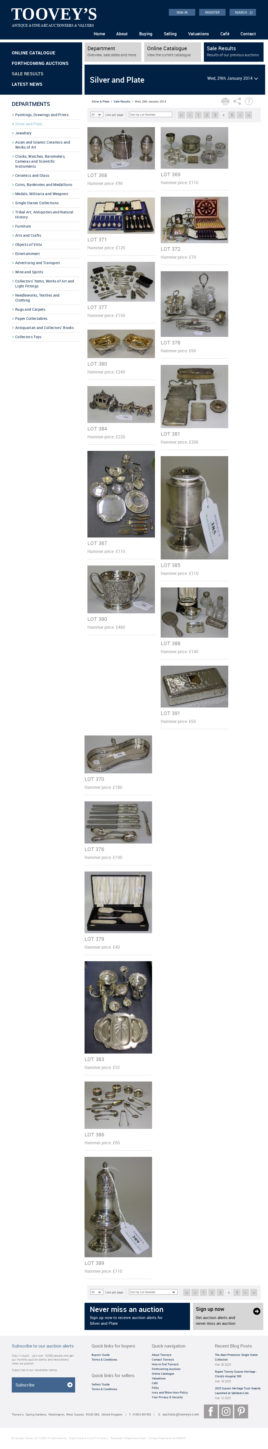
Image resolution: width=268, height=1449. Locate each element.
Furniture (23, 226)
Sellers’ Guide (101, 1384)
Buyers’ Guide (101, 1355)
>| (248, 114)
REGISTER (212, 12)
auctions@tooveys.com (181, 1414)
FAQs (155, 1388)
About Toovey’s (161, 1355)
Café (224, 34)
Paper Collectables (31, 318)
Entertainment (27, 253)
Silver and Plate (28, 123)
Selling (170, 34)
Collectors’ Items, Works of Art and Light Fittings (44, 283)
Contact (248, 34)
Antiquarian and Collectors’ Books (44, 327)
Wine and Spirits (29, 271)
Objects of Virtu (28, 244)
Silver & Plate (100, 101)
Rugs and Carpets (30, 309)
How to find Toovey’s (165, 1364)
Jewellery (23, 133)
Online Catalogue (33, 53)
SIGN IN (182, 12)
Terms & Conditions (104, 1359)
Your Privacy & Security (167, 1397)
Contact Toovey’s (163, 1359)
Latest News (27, 84)
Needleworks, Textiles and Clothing (37, 298)
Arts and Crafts (28, 235)
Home (99, 34)
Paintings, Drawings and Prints (42, 114)
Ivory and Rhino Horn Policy (170, 1392)
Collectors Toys (28, 336)
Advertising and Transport (37, 262)
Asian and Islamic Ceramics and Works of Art (42, 145)
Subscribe (24, 1385)
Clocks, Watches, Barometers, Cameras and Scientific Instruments (40, 161)
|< (181, 114)
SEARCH (244, 12)
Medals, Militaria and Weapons (41, 193)
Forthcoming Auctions (40, 63)
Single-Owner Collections (37, 202)
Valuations (198, 34)
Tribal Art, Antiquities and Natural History (44, 214)
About (122, 34)
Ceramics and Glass (32, 175)
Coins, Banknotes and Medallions (43, 184)
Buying (146, 34)
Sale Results (28, 74)
